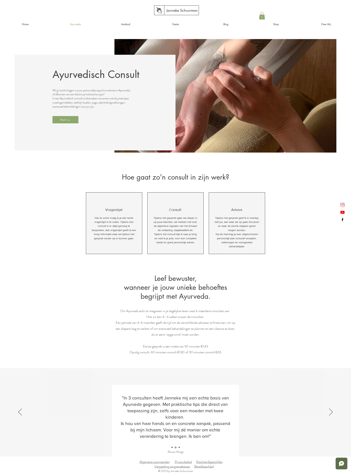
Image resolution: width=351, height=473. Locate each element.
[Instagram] (342, 205)
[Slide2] (179, 447)
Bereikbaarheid (204, 466)
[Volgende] (331, 412)
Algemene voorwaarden (154, 461)
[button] (262, 16)
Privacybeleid (183, 461)
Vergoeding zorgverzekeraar (172, 466)
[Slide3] (172, 447)
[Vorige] (20, 412)
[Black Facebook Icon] (342, 220)
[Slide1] (175, 447)
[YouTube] (342, 212)
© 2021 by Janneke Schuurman (175, 471)
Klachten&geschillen (209, 461)
